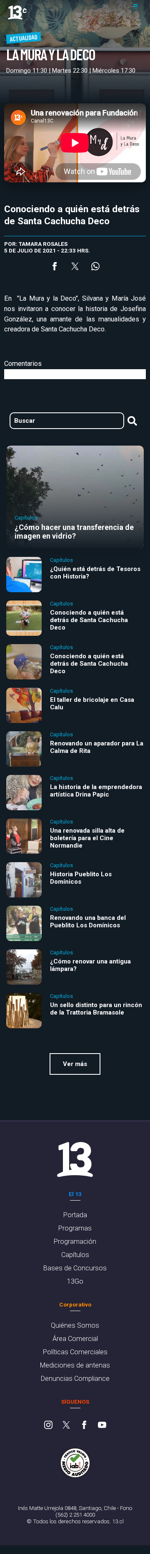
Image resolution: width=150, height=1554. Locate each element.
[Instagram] (48, 1426)
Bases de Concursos (75, 1268)
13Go (75, 1281)
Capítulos (75, 1255)
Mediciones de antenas (75, 1365)
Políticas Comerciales (75, 1352)
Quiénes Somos (75, 1325)
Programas (75, 1228)
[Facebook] (84, 1426)
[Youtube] (102, 1426)
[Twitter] (66, 1426)
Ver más (75, 1064)
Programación (75, 1241)
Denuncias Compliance (75, 1378)
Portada (75, 1215)
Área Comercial (75, 1339)
